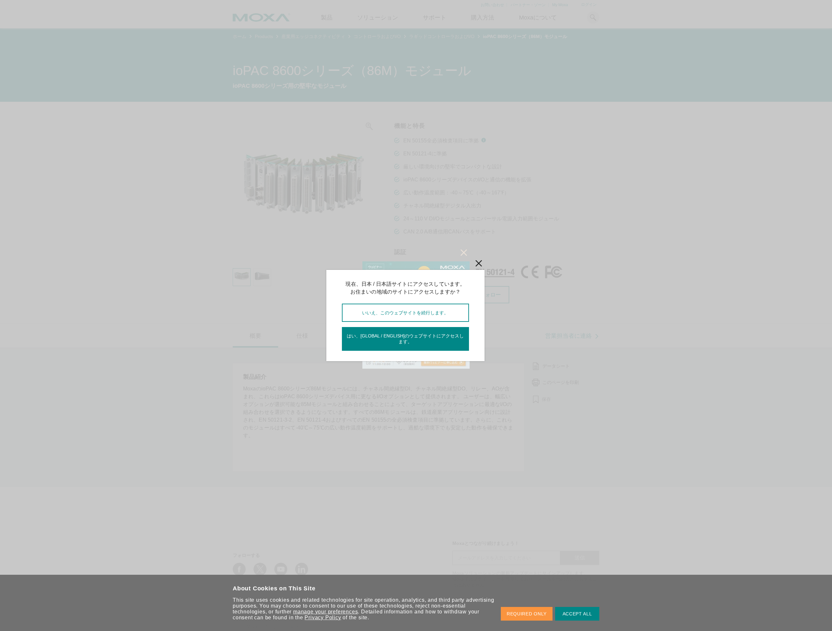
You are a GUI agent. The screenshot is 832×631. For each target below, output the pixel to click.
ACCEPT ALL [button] (577, 613)
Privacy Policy (323, 617)
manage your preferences (325, 611)
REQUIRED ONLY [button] (527, 613)
